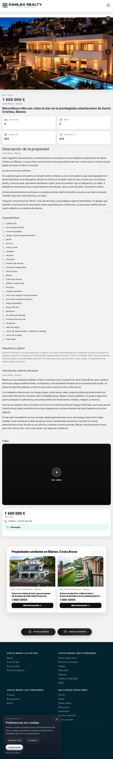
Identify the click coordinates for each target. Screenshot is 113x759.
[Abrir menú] (108, 5)
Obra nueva (63, 707)
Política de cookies (13, 753)
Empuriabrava (13, 699)
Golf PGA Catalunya (16, 670)
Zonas (61, 699)
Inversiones (63, 711)
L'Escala (10, 695)
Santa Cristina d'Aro (67, 658)
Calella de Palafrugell (68, 678)
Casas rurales (64, 703)
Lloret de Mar (13, 662)
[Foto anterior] (5, 52)
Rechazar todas (14, 740)
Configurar (32, 740)
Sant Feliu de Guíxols (68, 662)
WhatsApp (15, 527)
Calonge (62, 674)
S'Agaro (62, 666)
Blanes (10, 658)
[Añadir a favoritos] (108, 19)
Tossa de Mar (13, 666)
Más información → (32, 605)
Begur (61, 683)
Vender (61, 695)
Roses (10, 703)
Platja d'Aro (63, 670)
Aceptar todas (14, 747)
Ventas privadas (65, 719)
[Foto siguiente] (108, 52)
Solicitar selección (67, 715)
